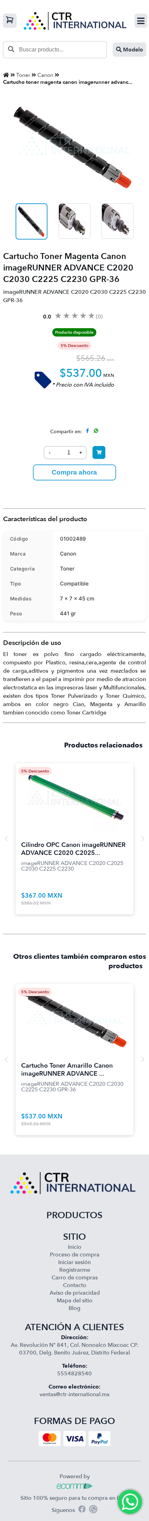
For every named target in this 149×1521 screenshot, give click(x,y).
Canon (45, 75)
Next (143, 838)
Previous (6, 838)
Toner (23, 75)
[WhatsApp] (93, 1510)
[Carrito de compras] (10, 21)
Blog (74, 1308)
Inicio (74, 1247)
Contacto (74, 1285)
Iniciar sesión (74, 1262)
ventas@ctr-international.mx (74, 1394)
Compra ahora (74, 472)
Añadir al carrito (74, 789)
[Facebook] (82, 1510)
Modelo (132, 50)
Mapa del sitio (75, 1300)
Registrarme (74, 1270)
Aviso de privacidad (75, 1293)
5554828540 (74, 1373)
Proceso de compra (74, 1255)
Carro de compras (75, 1277)
